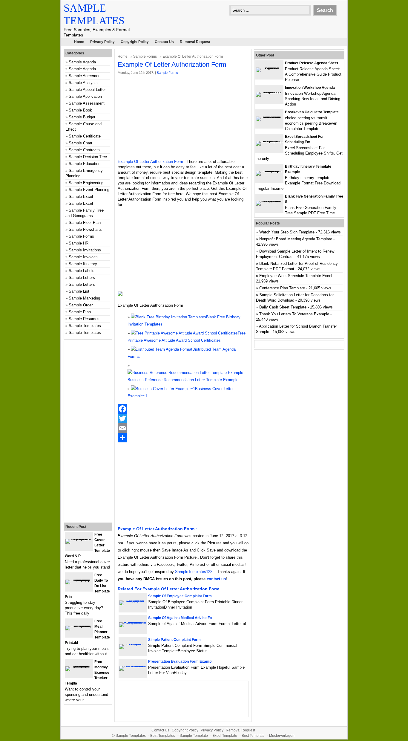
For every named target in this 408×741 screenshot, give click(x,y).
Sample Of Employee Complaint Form (180, 596)
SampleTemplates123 (193, 571)
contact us (216, 579)
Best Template (253, 736)
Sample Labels (81, 270)
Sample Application (85, 96)
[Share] (183, 437)
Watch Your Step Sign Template (287, 232)
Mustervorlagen (282, 736)
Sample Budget (82, 117)
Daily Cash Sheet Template (282, 307)
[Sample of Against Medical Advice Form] (132, 622)
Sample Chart (80, 143)
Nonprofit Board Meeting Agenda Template (295, 239)
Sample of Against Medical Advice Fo (180, 618)
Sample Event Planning (89, 189)
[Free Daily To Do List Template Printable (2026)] (78, 579)
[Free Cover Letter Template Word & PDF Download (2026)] (78, 539)
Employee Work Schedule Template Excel (295, 276)
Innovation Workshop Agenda (310, 87)
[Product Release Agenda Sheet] (269, 67)
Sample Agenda (82, 62)
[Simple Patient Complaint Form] (132, 644)
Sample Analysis (83, 82)
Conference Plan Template (282, 288)
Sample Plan (80, 312)
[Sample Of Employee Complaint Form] (132, 600)
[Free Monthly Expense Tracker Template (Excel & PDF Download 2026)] (78, 666)
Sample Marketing (84, 298)
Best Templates (162, 736)
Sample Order (81, 305)
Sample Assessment (87, 103)
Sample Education (84, 163)
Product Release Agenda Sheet (311, 63)
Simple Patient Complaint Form (174, 640)
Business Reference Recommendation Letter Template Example (183, 380)
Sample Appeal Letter (87, 89)
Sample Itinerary (83, 264)
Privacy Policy (102, 42)
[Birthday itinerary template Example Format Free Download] (269, 171)
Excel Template (224, 736)
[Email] (183, 428)
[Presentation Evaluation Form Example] (132, 666)
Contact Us (164, 42)
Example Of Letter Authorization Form (150, 161)
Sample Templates (85, 325)
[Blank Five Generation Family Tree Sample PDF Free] (269, 200)
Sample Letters (82, 277)
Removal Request (195, 42)
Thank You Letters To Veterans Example (294, 314)
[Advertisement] (183, 117)
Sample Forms (145, 56)
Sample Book (80, 110)
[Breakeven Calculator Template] (269, 116)
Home (79, 42)
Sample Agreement (85, 76)
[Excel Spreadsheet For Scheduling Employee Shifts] (269, 141)
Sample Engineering (86, 183)
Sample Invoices (83, 257)
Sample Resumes (84, 319)
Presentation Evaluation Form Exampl (180, 661)
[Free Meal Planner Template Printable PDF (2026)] (78, 625)
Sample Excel (81, 196)
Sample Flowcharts (85, 229)
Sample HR (78, 243)
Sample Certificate (85, 136)
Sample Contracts (84, 150)
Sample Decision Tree (88, 157)
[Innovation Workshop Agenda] (269, 92)
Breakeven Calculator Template (312, 112)
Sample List (79, 291)
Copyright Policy (135, 42)
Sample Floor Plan (85, 222)
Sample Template (194, 736)
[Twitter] (183, 418)
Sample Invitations (85, 250)
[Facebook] (183, 409)
